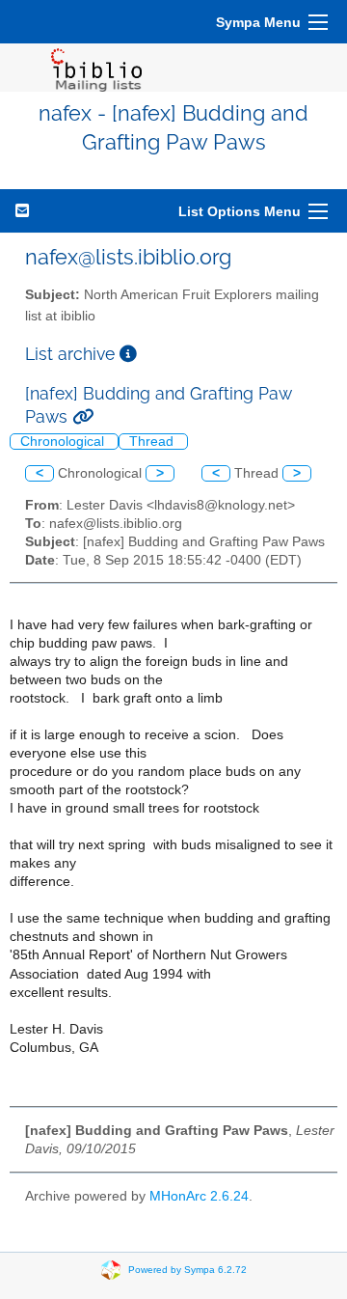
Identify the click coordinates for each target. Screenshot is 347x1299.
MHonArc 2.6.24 (199, 1196)
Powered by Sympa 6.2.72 (187, 1268)
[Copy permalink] (82, 416)
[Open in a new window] (128, 354)
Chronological (64, 441)
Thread (153, 441)
